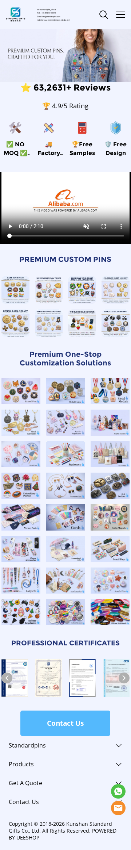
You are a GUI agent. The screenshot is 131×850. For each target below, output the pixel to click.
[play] (65, 208)
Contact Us (65, 723)
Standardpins (27, 745)
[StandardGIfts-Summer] (118, 791)
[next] (124, 678)
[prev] (6, 678)
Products (21, 764)
